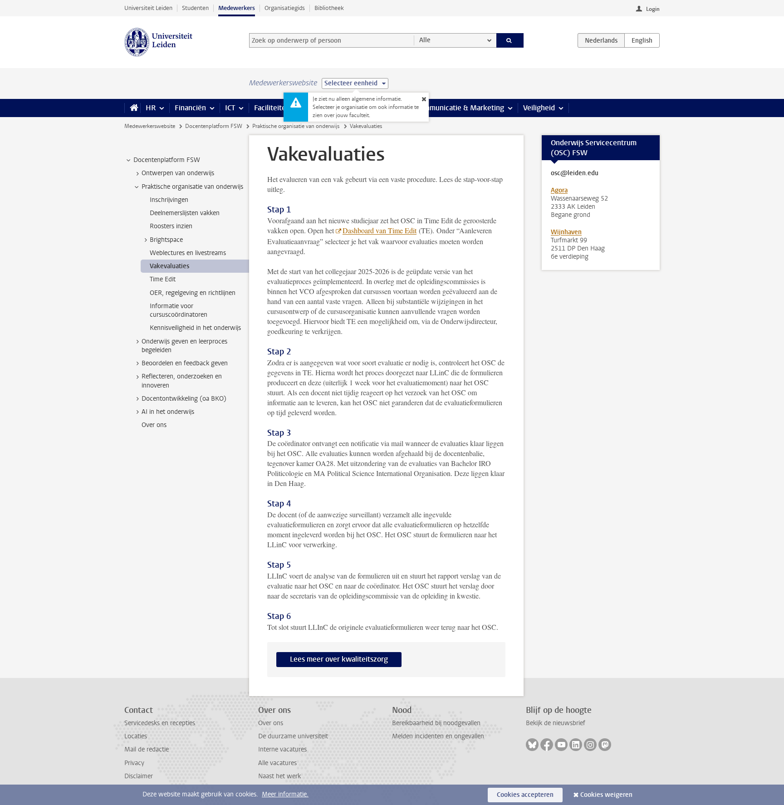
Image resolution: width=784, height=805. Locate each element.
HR (151, 108)
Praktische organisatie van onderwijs (295, 126)
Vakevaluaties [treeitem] (169, 266)
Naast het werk (279, 776)
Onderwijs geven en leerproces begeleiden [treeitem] (184, 345)
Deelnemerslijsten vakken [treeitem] (185, 213)
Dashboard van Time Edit (379, 230)
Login (653, 9)
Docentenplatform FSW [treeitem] (166, 160)
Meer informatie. (285, 794)
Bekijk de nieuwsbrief (555, 723)
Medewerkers (236, 8)
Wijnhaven (566, 232)
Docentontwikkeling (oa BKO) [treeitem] (184, 398)
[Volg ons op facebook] (546, 744)
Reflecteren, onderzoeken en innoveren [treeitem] (182, 380)
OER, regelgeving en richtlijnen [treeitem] (192, 293)
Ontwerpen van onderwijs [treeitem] (178, 173)
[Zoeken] (510, 40)
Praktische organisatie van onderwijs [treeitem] (192, 186)
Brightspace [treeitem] (166, 240)
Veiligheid (539, 108)
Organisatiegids (285, 8)
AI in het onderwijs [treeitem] (168, 411)
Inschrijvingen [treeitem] (169, 200)
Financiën (190, 108)
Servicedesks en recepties (159, 723)
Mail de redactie (146, 749)
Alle (425, 40)
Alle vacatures (277, 763)
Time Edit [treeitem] (163, 279)
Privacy (134, 763)
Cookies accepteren (525, 794)
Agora (559, 190)
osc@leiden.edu (574, 173)
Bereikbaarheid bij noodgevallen (436, 723)
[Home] (132, 108)
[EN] (642, 40)
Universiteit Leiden (148, 8)
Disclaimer (138, 776)
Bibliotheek (329, 8)
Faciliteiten (272, 108)
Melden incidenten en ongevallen (438, 736)
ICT (230, 108)
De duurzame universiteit (293, 736)
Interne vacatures (282, 749)
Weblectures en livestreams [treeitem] (188, 253)
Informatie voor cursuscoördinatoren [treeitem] (178, 310)
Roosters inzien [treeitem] (171, 226)
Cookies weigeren (606, 794)
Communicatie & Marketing (460, 108)
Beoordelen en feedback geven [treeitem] (185, 363)
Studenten (195, 8)
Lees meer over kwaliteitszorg (339, 659)
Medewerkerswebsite (149, 126)
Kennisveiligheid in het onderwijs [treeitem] (195, 328)
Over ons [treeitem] (154, 425)
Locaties (135, 736)
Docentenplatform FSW (213, 126)
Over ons (270, 723)
